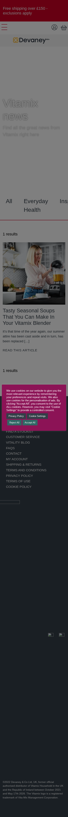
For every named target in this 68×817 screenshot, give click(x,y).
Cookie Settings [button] (37, 416)
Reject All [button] (14, 422)
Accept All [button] (30, 422)
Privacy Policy (16, 416)
